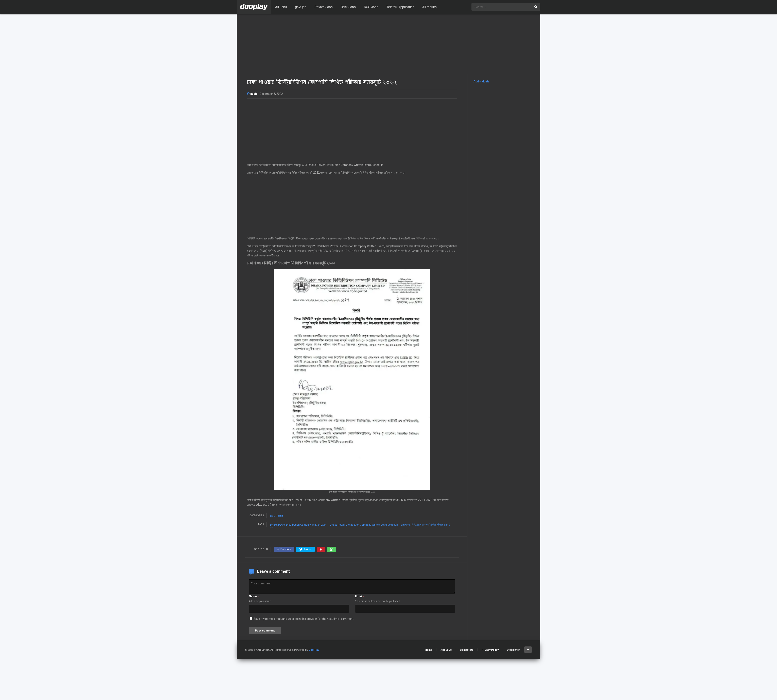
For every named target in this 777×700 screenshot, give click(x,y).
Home (428, 649)
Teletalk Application (400, 7)
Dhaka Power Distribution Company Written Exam (298, 524)
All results (429, 7)
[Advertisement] (388, 44)
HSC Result (276, 515)
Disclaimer (513, 649)
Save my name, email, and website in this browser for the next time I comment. (304, 618)
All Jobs (281, 7)
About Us (446, 649)
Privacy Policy (490, 649)
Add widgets (481, 81)
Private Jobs (323, 7)
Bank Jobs (348, 7)
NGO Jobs (371, 7)
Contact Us (466, 649)
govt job (300, 7)
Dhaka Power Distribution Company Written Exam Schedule (364, 524)
